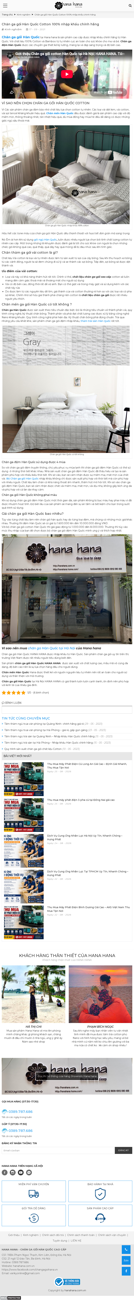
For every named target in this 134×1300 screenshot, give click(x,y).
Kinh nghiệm (13, 29)
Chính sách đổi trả (53, 1235)
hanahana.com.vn (75, 1290)
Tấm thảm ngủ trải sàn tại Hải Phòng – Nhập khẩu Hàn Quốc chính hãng (57, 742)
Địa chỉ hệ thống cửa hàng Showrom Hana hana (67, 1076)
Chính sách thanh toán (81, 1235)
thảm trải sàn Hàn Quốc (96, 321)
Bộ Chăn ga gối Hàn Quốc (22, 478)
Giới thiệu (14, 1235)
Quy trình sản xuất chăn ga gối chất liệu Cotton (42, 749)
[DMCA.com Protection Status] (10, 1297)
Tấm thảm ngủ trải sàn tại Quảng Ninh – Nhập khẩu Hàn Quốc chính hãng (58, 736)
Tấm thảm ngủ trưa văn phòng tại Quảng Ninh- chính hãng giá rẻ (53, 723)
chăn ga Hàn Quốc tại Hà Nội (51, 648)
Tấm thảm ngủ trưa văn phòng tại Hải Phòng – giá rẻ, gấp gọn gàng (55, 730)
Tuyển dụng (60, 1240)
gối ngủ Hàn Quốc (45, 239)
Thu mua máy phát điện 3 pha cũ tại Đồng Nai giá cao (81, 800)
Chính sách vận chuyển (112, 1235)
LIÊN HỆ (76, 1240)
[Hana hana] (68, 6)
